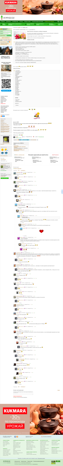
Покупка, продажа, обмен (7, 454)
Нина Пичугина (23, 462)
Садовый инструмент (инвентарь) (31, 454)
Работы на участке (54, 448)
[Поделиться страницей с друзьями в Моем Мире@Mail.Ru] (20, 139)
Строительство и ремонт (56, 440)
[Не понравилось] (34, 181)
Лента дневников (5, 441)
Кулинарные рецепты (55, 453)
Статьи (21, 21)
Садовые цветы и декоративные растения (14, 24)
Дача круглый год (54, 449)
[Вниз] (62, 193)
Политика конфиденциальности (38, 461)
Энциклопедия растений (37, 21)
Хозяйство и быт (60, 24)
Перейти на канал (5, 90)
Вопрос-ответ (27, 21)
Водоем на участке (43, 443)
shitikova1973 (18, 363)
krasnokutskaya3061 (19, 350)
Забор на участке (42, 447)
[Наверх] (62, 190)
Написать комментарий (17, 168)
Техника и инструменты (52, 24)
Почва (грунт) (15, 451)
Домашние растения (29, 448)
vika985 (19, 27)
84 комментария (41, 136)
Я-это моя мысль (18, 181)
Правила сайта (4, 110)
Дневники (8, 21)
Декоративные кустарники (30, 442)
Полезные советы (5, 455)
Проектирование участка (43, 450)
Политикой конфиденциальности (5, 44)
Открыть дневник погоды (4, 155)
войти (16, 397)
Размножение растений (16, 447)
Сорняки (14, 448)
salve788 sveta (18, 252)
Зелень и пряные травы (16, 443)
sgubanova (20, 291)
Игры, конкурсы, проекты (20, 132)
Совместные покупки (49, 21)
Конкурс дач (3, 103)
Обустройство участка (44, 440)
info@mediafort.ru (35, 464)
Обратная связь (17, 461)
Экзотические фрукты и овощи (31, 447)
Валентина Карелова (19, 296)
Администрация (4, 109)
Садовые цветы (28, 443)
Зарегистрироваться (17, 396)
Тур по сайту (3, 108)
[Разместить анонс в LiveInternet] (24, 139)
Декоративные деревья (29, 441)
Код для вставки (33, 139)
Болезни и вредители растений (17, 452)
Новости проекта (4, 107)
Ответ (19, 205)
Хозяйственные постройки (55, 443)
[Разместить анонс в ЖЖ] (28, 139)
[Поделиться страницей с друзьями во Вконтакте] (19, 139)
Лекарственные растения (6, 453)
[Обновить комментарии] (62, 192)
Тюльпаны (2, 121)
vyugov (17, 321)
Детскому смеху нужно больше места (6, 63)
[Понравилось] (35, 181)
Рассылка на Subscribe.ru (47, 436)
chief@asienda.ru (28, 462)
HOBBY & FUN (25, 27)
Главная (3, 21)
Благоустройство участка (30, 24)
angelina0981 (18, 172)
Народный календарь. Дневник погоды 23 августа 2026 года (5, 129)
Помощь (2, 112)
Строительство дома (55, 441)
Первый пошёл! (16, 145)
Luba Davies (18, 189)
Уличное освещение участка (44, 448)
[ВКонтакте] (2, 116)
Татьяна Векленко (3, 159)
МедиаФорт (8, 462)
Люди (2, 102)
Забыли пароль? (2, 35)
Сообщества (15, 21)
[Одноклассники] (1, 116)
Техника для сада (29, 453)
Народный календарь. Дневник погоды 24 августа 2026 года (5, 126)
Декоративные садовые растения (32, 440)
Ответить (17, 175)
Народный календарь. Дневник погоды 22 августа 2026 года (5, 131)
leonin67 (21, 215)
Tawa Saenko (18, 304)
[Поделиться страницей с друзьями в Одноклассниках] (18, 139)
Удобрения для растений (17, 450)
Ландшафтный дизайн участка (44, 441)
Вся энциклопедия (3, 170)
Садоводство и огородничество (19, 440)
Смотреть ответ (3, 176)
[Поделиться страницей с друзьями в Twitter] (21, 139)
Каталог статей (4, 99)
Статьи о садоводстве (6, 443)
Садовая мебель (42, 451)
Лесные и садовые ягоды (17, 442)
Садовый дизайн (42, 449)
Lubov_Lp (21, 237)
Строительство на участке (40, 24)
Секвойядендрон (3, 164)
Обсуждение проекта (5, 105)
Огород (14, 441)
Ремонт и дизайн (54, 442)
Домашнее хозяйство (55, 447)
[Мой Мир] (4, 116)
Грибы (14, 449)
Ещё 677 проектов (55, 154)
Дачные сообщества (6, 442)
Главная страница (4, 96)
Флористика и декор (29, 449)
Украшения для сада (43, 452)
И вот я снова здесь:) (4, 123)
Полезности (5, 448)
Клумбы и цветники (43, 442)
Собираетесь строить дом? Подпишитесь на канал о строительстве (5, 57)
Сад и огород (4, 24)
